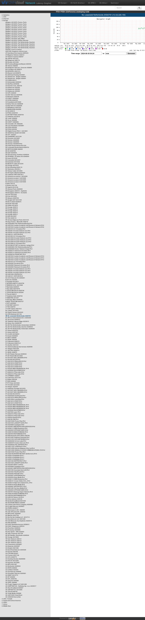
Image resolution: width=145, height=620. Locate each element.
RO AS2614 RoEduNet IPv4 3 (14, 459)
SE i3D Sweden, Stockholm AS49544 (17, 535)
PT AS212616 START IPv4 (13, 363)
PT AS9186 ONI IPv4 (11, 419)
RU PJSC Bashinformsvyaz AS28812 (17, 524)
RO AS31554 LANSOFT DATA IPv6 (16, 423)
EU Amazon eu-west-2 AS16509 (15, 180)
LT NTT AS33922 (10, 303)
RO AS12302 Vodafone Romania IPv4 (17, 437)
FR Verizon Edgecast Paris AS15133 (17, 220)
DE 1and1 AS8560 (11, 118)
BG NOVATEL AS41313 (12, 71)
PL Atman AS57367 (11, 332)
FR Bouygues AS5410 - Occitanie (16, 193)
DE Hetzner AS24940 (12, 140)
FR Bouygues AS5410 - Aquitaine (16, 191)
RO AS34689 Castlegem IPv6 (14, 425)
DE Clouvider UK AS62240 (14, 124)
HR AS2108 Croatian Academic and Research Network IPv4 (24, 256)
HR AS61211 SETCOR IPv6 (14, 234)
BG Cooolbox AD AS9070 (13, 69)
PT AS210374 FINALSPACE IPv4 (15, 397)
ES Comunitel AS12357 (12, 160)
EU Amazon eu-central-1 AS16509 (16, 176)
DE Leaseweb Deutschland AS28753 (17, 147)
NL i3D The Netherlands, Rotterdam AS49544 (20, 329)
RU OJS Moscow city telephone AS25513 (18, 521)
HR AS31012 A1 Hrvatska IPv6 (15, 229)
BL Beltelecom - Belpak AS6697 (15, 77)
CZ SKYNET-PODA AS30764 (14, 115)
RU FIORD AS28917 (11, 508)
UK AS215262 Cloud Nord (13, 595)
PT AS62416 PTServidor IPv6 (14, 372)
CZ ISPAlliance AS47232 (13, 107)
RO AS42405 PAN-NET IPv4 (14, 474)
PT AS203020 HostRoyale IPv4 (15, 396)
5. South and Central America (11, 600)
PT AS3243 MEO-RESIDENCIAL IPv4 (17, 405)
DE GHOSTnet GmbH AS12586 (15, 133)
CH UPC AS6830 (10, 93)
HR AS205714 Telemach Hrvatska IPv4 (18, 251)
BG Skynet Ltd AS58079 (13, 73)
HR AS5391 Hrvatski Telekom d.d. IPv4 (17, 269)
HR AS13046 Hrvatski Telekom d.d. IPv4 (18, 238)
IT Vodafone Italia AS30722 (14, 296)
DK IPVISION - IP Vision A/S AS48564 (17, 156)
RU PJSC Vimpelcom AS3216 (14, 526)
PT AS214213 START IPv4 (13, 401)
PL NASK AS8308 (11, 339)
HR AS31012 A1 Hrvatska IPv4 (15, 261)
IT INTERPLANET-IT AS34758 (14, 283)
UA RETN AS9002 (11, 568)
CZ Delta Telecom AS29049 (14, 104)
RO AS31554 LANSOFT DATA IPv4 (16, 463)
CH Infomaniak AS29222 (13, 82)
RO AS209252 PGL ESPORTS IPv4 (16, 445)
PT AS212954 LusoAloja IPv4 (14, 399)
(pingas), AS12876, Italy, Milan (15, 39)
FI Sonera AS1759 (11, 185)
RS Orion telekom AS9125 (13, 499)
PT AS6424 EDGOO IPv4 (13, 417)
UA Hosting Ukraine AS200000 (15, 559)
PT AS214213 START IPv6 (13, 365)
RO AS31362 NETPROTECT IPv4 (15, 461)
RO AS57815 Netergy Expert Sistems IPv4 (19, 492)
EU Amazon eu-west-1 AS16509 (15, 178)
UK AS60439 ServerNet (13, 597)
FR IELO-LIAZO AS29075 (13, 202)
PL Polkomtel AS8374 (12, 341)
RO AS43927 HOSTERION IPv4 (15, 475)
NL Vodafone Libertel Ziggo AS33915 (17, 321)
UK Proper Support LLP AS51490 (16, 584)
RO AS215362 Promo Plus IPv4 (15, 452)
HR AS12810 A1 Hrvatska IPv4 (15, 236)
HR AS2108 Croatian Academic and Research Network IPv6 (24, 225)
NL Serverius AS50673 (12, 319)
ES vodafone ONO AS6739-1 (14, 174)
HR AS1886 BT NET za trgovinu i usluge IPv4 (19, 245)
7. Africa (4, 604)
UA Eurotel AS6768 (11, 552)
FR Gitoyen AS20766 (12, 198)
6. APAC (4, 602)
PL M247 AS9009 (10, 338)
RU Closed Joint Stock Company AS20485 (19, 504)
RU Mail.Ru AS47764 (12, 515)
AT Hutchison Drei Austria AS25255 (16, 53)
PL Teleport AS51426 (12, 349)
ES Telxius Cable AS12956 (13, 171)
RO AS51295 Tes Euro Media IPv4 (16, 488)
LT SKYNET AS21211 (12, 305)
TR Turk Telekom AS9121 (13, 539)
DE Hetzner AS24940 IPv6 (13, 144)
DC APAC (91, 3)
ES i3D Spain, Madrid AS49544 (15, 173)
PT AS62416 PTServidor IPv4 (14, 414)
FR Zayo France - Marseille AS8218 (16, 222)
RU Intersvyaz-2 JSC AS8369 (15, 510)
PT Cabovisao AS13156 (13, 378)
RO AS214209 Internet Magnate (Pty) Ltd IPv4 (20, 448)
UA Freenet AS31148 (12, 555)
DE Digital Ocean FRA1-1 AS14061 (16, 131)
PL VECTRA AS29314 (12, 350)
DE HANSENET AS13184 (13, 136)
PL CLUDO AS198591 (12, 334)
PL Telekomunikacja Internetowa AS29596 (19, 347)
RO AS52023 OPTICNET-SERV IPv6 (16, 430)
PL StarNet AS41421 (12, 345)
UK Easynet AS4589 (12, 581)
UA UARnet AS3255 (11, 570)
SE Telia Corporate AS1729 (14, 533)
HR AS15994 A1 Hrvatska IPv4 (15, 243)
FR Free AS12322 (11, 194)
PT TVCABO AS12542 (12, 385)
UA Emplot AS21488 (12, 548)
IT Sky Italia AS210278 (12, 289)
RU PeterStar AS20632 (12, 528)
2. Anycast (5, 19)
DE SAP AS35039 (11, 153)
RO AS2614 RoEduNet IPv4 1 (14, 455)
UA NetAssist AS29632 (13, 566)
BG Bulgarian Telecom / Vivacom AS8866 (18, 68)
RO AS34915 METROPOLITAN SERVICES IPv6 (20, 426)
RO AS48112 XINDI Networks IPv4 (16, 479)
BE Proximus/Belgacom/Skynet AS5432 (18, 64)
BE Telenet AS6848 (11, 66)
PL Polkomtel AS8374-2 (13, 343)
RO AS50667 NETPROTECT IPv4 (15, 486)
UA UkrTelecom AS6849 (13, 571)
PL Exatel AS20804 (11, 336)
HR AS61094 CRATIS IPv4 (13, 274)
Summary (114, 3)
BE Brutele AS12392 (12, 62)
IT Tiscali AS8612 (11, 294)
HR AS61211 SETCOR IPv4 (14, 276)
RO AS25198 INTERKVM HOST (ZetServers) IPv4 (21, 454)
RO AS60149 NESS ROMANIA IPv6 (16, 432)
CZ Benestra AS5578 (12, 97)
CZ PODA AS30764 (11, 113)
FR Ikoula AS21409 (11, 203)
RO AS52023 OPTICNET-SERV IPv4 (16, 490)
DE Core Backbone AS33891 (14, 126)
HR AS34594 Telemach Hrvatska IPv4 (17, 265)
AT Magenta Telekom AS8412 (14, 55)
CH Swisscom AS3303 (12, 87)
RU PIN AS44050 (10, 523)
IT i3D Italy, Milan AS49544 (13, 300)
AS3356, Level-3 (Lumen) (13, 49)
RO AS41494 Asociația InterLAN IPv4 (17, 470)
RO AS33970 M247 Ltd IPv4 (14, 465)
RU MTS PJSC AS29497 (13, 513)
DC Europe (62, 3)
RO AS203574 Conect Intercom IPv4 (17, 443)
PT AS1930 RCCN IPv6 (12, 359)
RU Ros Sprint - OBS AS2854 (14, 532)
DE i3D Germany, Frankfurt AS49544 (17, 155)
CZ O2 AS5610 (10, 111)
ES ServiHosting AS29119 (13, 167)
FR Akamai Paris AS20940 (14, 189)
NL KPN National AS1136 (13, 314)
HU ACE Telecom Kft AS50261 (15, 278)
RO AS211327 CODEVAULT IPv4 (15, 446)
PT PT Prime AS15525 (12, 383)
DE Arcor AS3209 (11, 120)
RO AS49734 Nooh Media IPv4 (15, 484)
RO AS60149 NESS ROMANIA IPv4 (16, 494)
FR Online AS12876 (11, 205)
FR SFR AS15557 (11, 216)
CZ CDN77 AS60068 (11, 98)
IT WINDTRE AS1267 (12, 298)
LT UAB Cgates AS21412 (13, 309)
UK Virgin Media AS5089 (13, 593)
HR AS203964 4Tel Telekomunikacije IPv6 (18, 223)
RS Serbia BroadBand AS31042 (15, 501)
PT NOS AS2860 (10, 381)
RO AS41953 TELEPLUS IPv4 (14, 472)
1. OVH (4, 17)
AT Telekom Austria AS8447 (14, 57)
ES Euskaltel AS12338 (12, 162)
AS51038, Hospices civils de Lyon (16, 51)
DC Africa (102, 3)
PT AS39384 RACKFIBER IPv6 (15, 370)
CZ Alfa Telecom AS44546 (13, 95)
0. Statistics (5, 15)
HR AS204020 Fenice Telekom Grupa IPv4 (18, 249)
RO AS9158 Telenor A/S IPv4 (14, 497)
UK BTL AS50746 (11, 579)
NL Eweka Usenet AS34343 (14, 312)
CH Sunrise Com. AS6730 (13, 86)
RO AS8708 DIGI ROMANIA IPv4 (15, 495)
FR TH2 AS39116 (10, 218)
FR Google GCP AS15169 (13, 200)
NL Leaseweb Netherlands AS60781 (19, 316)
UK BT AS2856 (10, 577)
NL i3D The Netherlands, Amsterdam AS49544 (20, 325)
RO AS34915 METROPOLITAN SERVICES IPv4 (20, 468)
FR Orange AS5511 (11, 214)
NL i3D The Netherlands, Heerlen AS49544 (19, 327)
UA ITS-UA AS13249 (12, 561)
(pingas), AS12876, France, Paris (16, 22)
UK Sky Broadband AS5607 (14, 588)
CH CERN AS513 (10, 80)
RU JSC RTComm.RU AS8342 (15, 512)
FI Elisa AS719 (10, 184)
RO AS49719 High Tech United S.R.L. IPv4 (18, 483)
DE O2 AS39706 (10, 151)
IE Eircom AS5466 (11, 280)
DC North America (77, 3)
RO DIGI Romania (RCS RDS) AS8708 (17, 436)
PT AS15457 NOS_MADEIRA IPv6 (16, 358)
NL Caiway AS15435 (12, 310)
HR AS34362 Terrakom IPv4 (14, 263)
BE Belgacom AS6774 (12, 60)
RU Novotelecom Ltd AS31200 (15, 519)
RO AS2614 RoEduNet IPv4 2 (14, 457)
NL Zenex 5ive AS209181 (13, 323)
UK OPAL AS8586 (11, 582)
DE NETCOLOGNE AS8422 (14, 149)
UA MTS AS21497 (11, 564)
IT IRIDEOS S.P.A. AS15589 (14, 285)
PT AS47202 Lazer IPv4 (13, 412)
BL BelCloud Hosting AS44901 (15, 75)
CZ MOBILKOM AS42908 (13, 109)
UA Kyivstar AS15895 (12, 562)
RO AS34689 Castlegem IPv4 (14, 466)
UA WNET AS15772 (11, 575)
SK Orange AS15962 (12, 537)
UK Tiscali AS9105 (11, 591)
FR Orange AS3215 (11, 207)
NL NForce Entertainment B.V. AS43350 (18, 318)
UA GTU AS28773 (11, 557)
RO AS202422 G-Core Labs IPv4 (15, 441)
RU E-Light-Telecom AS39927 (14, 506)
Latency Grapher (38, 3)
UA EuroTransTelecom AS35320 (15, 550)
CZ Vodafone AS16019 (12, 116)
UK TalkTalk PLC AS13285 (13, 590)
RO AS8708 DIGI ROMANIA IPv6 (15, 434)
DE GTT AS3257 (10, 135)
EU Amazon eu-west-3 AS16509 (15, 182)
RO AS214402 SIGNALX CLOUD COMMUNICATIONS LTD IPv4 (25, 450)
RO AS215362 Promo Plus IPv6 (15, 421)
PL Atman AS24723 (11, 330)
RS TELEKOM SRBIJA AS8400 (15, 503)
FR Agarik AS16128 (11, 187)
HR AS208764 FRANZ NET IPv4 (15, 254)
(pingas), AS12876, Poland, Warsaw (16, 40)
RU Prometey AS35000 (12, 530)
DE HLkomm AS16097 (12, 138)
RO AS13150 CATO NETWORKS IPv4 (17, 439)
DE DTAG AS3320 (11, 127)
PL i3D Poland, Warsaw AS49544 (16, 354)
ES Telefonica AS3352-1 (13, 169)
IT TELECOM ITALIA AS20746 (14, 290)
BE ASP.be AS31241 (12, 58)
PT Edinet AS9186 (11, 379)
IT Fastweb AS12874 (12, 281)
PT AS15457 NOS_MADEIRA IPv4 (16, 390)
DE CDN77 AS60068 (12, 122)
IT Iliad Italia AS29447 (12, 287)
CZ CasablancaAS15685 (13, 102)
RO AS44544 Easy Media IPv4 (15, 477)
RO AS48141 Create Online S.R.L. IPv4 (17, 481)
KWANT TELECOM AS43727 (14, 301)
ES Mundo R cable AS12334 (14, 164)
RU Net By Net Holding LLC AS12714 (17, 517)
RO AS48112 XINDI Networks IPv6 (16, 428)
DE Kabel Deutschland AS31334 (15, 145)
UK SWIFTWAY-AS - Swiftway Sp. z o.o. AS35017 (20, 586)
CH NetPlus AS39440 (12, 84)
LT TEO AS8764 (10, 307)
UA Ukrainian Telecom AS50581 (15, 573)
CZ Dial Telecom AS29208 (13, 106)
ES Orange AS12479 (12, 165)
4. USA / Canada (7, 599)
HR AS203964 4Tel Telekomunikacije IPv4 (18, 247)
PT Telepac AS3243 (11, 387)
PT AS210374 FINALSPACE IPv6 (15, 361)
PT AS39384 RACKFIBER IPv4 (15, 410)
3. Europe (5, 20)
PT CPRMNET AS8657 (12, 376)
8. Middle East (6, 606)
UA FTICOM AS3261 (11, 553)
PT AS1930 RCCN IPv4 (12, 394)
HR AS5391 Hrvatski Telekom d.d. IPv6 (17, 231)
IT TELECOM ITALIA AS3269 (14, 292)
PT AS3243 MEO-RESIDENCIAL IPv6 (17, 368)
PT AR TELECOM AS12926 (14, 356)
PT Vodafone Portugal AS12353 (15, 388)
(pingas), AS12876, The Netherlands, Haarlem (20, 42)
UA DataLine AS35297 (12, 546)
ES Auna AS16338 (11, 158)
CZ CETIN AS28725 (11, 100)
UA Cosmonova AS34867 (13, 544)
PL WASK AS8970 (11, 352)
